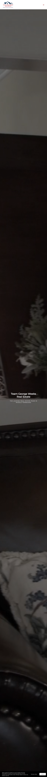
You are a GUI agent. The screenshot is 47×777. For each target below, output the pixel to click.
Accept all (43, 774)
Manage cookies (34, 774)
